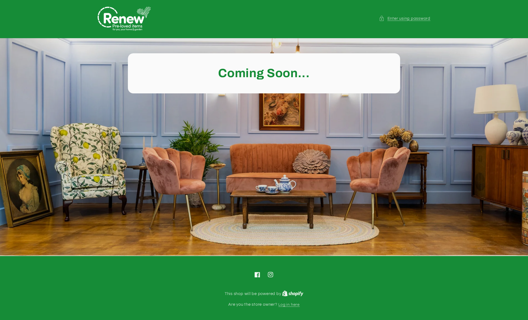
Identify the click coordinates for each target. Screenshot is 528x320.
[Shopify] (292, 294)
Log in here (288, 304)
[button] (404, 18)
